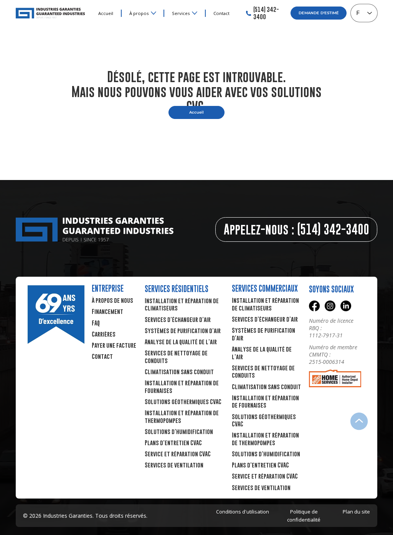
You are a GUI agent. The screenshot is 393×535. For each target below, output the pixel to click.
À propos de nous (112, 300)
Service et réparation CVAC (178, 453)
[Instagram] (330, 306)
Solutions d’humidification (179, 431)
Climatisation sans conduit (179, 371)
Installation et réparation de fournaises (265, 401)
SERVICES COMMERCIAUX (265, 288)
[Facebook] (314, 306)
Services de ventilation (174, 464)
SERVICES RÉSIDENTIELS (176, 288)
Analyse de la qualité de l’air (181, 341)
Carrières (104, 333)
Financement (107, 311)
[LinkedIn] (345, 306)
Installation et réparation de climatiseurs (265, 304)
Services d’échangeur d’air (178, 319)
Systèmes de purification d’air (183, 330)
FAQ (96, 322)
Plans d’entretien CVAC (173, 442)
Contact (102, 356)
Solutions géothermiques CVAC (183, 401)
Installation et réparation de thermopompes (265, 438)
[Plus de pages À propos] (153, 13)
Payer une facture (114, 345)
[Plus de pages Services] (194, 13)
